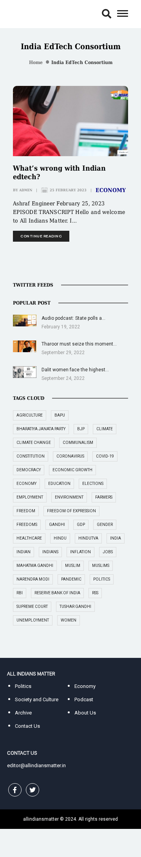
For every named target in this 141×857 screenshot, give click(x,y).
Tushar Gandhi (75, 606)
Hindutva (88, 538)
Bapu (59, 415)
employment (29, 497)
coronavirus (70, 456)
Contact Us (27, 726)
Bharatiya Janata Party (40, 429)
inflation (80, 552)
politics (101, 579)
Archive (23, 713)
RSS (95, 593)
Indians (50, 552)
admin (25, 190)
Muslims (100, 565)
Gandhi (57, 524)
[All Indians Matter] (31, 13)
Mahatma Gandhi (34, 565)
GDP (81, 524)
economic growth (72, 470)
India (115, 538)
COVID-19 (105, 456)
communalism (78, 442)
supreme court (32, 606)
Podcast (83, 699)
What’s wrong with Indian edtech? (59, 172)
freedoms (26, 524)
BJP (81, 429)
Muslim (72, 565)
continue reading (41, 236)
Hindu (60, 538)
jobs (108, 552)
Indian (23, 552)
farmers (103, 497)
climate (104, 429)
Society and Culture (36, 699)
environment (69, 497)
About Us (85, 713)
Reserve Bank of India (57, 593)
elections (92, 483)
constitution (30, 456)
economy (26, 483)
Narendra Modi (32, 579)
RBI (19, 593)
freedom (25, 511)
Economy (111, 190)
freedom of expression (71, 511)
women (68, 620)
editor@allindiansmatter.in (36, 765)
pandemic (71, 579)
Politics (23, 686)
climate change (33, 442)
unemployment (32, 620)
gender (105, 524)
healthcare (29, 538)
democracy (28, 470)
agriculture (29, 415)
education (59, 483)
